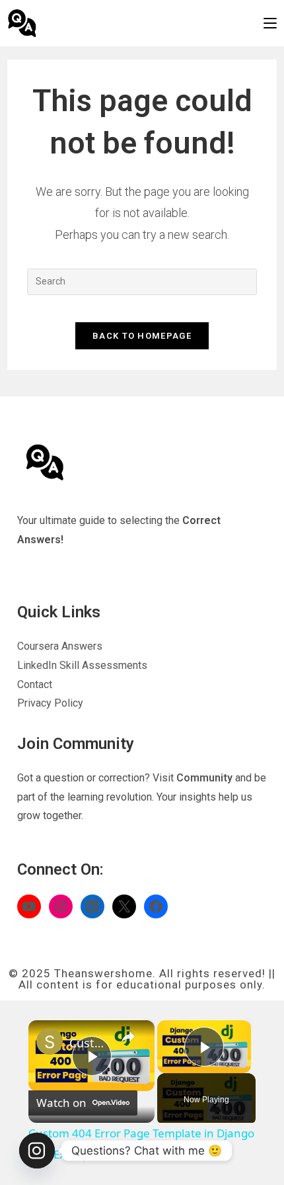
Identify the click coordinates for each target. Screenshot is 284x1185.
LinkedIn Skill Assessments (82, 665)
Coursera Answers (59, 646)
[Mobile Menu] (270, 23)
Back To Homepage (142, 336)
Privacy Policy (50, 703)
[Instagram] (37, 1150)
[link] (49, 1041)
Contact (34, 684)
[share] (128, 1037)
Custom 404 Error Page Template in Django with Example (89, 1043)
